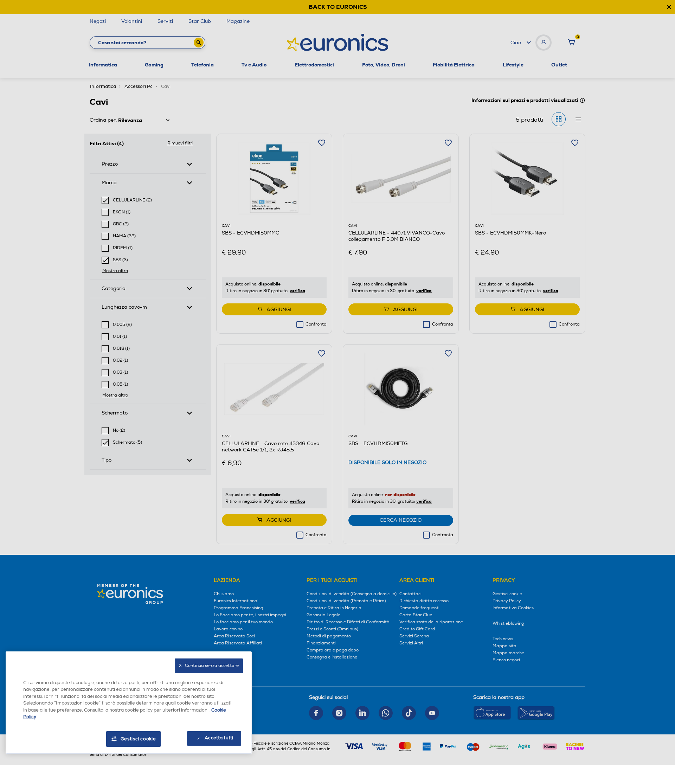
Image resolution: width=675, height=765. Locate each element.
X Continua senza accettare (209, 665)
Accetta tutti (219, 738)
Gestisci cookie (138, 739)
